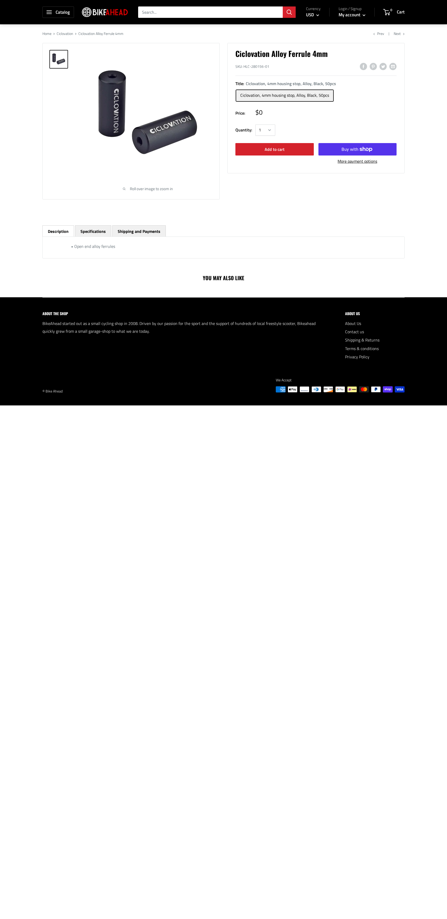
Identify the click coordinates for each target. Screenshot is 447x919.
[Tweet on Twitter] (383, 66)
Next (397, 33)
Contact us (354, 332)
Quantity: (243, 130)
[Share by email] (393, 66)
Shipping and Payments (139, 231)
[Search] (289, 12)
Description (58, 231)
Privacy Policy (357, 357)
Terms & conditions (362, 348)
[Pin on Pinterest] (373, 66)
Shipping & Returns (362, 340)
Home (46, 33)
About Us (353, 323)
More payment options (357, 161)
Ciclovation (65, 33)
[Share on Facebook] (363, 66)
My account (350, 14)
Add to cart (275, 149)
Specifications (93, 231)
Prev (380, 33)
